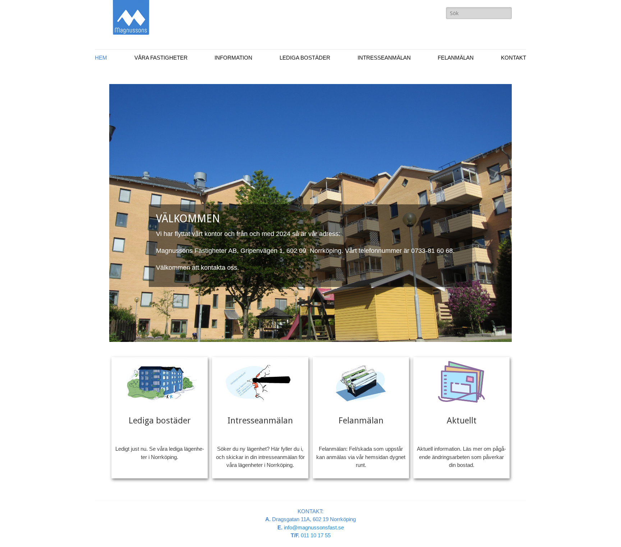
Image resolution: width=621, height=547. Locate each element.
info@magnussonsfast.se (314, 527)
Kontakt (513, 58)
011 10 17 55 (316, 535)
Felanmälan (456, 58)
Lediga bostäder (305, 58)
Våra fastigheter (161, 58)
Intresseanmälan (384, 58)
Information (233, 58)
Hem (101, 58)
